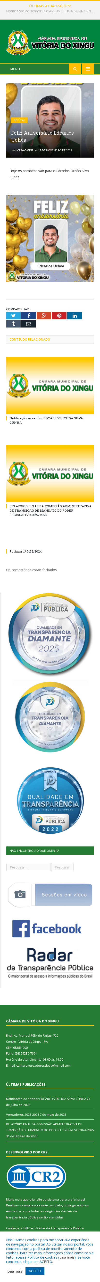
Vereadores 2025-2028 (49, 11)
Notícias (19, 120)
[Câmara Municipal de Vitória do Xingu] (50, 42)
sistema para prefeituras (65, 1199)
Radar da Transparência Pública (60, 1228)
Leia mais (67, 1257)
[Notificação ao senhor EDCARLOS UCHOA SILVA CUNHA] (50, 385)
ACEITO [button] (35, 1270)
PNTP (26, 1228)
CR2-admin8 (25, 150)
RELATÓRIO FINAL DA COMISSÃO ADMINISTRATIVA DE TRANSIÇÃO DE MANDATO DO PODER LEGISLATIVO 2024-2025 (50, 510)
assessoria (39, 1205)
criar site (35, 1199)
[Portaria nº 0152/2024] (50, 542)
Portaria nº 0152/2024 (25, 551)
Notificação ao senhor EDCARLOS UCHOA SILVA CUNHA (46, 1099)
